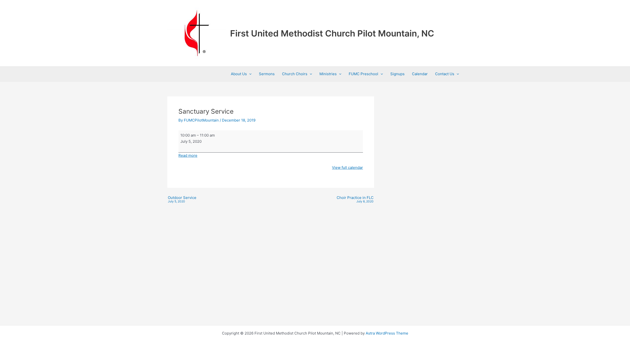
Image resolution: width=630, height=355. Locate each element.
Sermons (267, 73)
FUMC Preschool (363, 73)
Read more (187, 155)
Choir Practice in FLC (355, 199)
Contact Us (444, 73)
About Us (239, 73)
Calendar (420, 73)
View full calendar (347, 167)
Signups (397, 73)
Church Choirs (294, 73)
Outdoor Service (182, 199)
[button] (249, 74)
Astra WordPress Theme (387, 333)
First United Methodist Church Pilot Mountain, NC (332, 33)
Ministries (328, 73)
